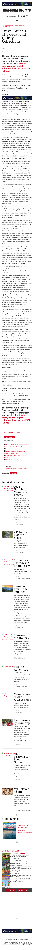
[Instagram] (27, 16)
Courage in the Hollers (21, 636)
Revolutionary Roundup (22, 721)
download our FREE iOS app (16, 69)
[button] (17, 20)
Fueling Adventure (21, 668)
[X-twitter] (21, 16)
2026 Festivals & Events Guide (21, 758)
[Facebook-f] (18, 16)
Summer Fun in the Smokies (21, 589)
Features (10, 23)
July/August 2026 (23, 825)
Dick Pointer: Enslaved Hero (14, 449)
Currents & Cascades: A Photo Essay (22, 563)
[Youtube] (24, 16)
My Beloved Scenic (21, 790)
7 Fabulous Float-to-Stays (21, 534)
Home (3, 23)
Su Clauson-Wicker (12, 432)
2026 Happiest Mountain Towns (20, 491)
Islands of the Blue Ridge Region (15, 460)
